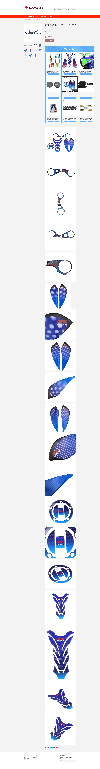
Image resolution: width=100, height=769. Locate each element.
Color (46, 31)
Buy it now (50, 40)
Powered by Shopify (33, 767)
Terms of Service (26, 758)
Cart (74, 9)
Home (25, 16)
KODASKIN (28, 767)
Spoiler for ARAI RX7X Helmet (33, 16)
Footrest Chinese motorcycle (47, 16)
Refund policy (26, 759)
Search (25, 757)
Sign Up (74, 760)
